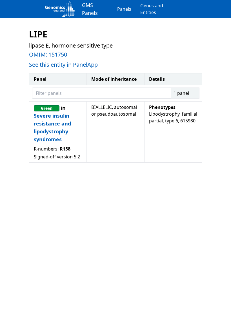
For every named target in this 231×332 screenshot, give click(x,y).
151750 (57, 54)
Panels (124, 9)
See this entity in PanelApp (63, 64)
